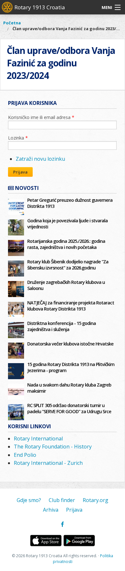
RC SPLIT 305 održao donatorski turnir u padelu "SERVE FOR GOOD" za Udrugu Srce (69, 408)
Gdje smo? (29, 500)
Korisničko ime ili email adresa (41, 117)
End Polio (25, 454)
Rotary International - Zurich (48, 462)
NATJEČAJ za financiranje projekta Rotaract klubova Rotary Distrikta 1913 (70, 306)
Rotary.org (95, 500)
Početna (12, 23)
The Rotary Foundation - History (53, 446)
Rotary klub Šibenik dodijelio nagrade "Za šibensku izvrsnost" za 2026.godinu (67, 265)
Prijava (20, 172)
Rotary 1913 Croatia (39, 7)
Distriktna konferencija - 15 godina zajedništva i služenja (61, 326)
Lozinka (18, 138)
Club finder (62, 500)
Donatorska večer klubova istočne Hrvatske (70, 344)
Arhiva (50, 509)
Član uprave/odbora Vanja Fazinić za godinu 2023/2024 (69, 28)
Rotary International (38, 438)
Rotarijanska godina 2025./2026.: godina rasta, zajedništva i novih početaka (66, 244)
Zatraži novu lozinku (40, 158)
